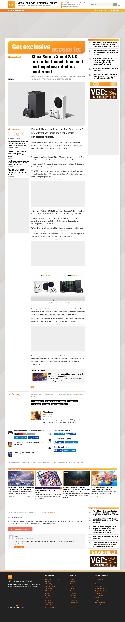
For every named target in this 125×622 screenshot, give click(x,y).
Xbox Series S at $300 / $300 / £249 (68, 214)
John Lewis (45, 148)
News (21, 3)
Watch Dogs (66, 314)
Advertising (48, 584)
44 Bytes (19, 606)
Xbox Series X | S (38, 401)
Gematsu (98, 584)
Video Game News (15, 56)
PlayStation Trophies (101, 591)
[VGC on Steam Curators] (118, 10)
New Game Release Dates (70, 6)
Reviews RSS (74, 602)
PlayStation (21, 6)
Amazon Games (57, 404)
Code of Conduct (50, 586)
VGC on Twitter (50, 605)
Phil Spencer (72, 231)
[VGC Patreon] (105, 10)
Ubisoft (37, 314)
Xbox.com (34, 234)
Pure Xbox (98, 593)
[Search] (115, 4)
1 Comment (15, 129)
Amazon (59, 145)
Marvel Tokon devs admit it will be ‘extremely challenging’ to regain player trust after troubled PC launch (106, 44)
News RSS (73, 598)
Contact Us (48, 588)
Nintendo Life (99, 588)
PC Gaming (41, 6)
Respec (97, 600)
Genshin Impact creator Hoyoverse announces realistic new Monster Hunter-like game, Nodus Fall (105, 76)
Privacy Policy (49, 591)
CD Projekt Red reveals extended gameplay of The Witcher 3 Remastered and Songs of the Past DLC (76, 489)
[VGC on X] (109, 10)
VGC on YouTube (50, 607)
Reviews (30, 3)
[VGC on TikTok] (116, 10)
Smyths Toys (35, 167)
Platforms (73, 595)
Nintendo (34, 6)
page (72, 521)
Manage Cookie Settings (52, 579)
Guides (53, 3)
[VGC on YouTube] (114, 10)
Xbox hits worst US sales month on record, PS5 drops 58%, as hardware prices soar (18, 162)
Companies (73, 593)
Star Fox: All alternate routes (71, 5)
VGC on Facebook (50, 598)
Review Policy (49, 593)
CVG (96, 581)
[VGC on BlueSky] (111, 10)
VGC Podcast (49, 602)
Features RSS (74, 600)
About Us (48, 581)
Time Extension (100, 602)
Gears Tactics (62, 312)
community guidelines (49, 512)
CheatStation (99, 579)
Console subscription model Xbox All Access (47, 164)
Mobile (48, 6)
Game (79, 164)
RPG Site (98, 598)
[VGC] (11, 4)
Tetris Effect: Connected (76, 312)
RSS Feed (48, 595)
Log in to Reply (19, 547)
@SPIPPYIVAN (47, 416)
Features (42, 3)
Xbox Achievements (101, 605)
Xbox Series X (36, 218)
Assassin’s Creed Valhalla (50, 314)
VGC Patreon (49, 600)
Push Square (99, 595)
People (72, 588)
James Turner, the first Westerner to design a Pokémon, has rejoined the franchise (105, 52)
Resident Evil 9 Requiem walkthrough (73, 3)
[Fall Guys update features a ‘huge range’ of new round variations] (104, 478)
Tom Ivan (11, 79)
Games (72, 591)
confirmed (55, 171)
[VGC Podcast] (107, 10)
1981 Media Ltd (14, 581)
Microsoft (48, 145)
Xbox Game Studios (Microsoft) (56, 401)
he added (51, 167)
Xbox (28, 6)
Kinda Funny (99, 586)
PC (79, 145)
